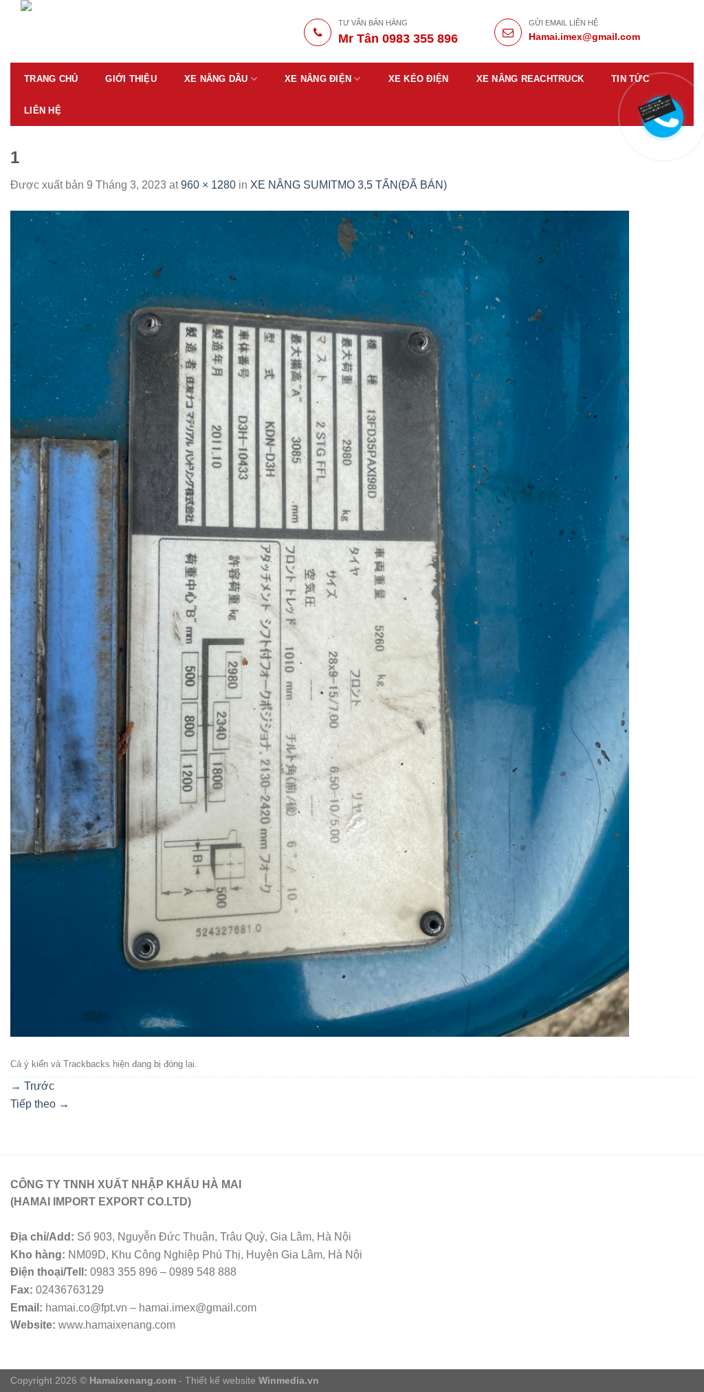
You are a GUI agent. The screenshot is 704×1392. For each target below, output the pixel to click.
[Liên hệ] (657, 108)
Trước (32, 1086)
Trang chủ (51, 79)
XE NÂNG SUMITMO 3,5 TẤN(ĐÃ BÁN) (348, 185)
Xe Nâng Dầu (216, 79)
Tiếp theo (39, 1104)
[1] (319, 623)
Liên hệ (42, 110)
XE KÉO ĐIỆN (418, 79)
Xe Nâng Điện (318, 79)
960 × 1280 (208, 185)
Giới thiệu (131, 79)
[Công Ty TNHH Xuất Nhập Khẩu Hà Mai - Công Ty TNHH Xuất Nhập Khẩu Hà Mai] (118, 31)
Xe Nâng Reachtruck (530, 79)
